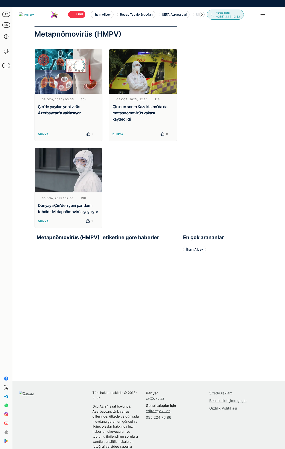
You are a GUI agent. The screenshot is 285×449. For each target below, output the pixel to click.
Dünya (43, 134)
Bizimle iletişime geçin (227, 400)
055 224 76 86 (158, 417)
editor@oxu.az (158, 411)
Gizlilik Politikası (223, 408)
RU (6, 25)
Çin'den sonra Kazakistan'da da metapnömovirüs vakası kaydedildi (139, 113)
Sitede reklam (220, 393)
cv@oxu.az (155, 398)
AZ (6, 14)
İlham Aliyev (194, 249)
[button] (202, 14)
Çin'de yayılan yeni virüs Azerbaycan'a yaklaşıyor (59, 109)
